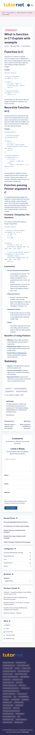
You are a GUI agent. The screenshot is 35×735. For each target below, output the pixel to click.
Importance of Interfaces (9, 693)
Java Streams (25, 699)
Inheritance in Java (22, 693)
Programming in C (9, 391)
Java (5, 559)
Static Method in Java (8, 719)
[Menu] (32, 5)
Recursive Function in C (21, 391)
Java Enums (6, 699)
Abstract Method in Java (9, 665)
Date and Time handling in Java (10, 676)
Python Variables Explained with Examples (17, 542)
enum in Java (19, 682)
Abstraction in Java (20, 662)
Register (8, 625)
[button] (10, 415)
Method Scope (19, 705)
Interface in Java (7, 696)
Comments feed (10, 635)
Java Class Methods (23, 696)
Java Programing (15, 699)
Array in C (17, 668)
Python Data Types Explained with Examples (15, 537)
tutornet (10, 401)
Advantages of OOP (7, 668)
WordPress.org (10, 638)
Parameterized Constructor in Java (11, 711)
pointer (22, 197)
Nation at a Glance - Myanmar (13, 613)
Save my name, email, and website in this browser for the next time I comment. (15, 502)
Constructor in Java (7, 674)
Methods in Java (7, 708)
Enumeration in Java (17, 679)
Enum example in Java (8, 682)
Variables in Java (18, 722)
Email (6, 484)
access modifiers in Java (23, 665)
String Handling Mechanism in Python (16, 522)
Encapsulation (6, 679)
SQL (19, 716)
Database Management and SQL (13, 552)
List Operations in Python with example (16, 526)
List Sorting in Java (18, 702)
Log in (7, 628)
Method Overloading (8, 705)
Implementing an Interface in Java (11, 691)
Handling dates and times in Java (10, 688)
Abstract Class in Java (8, 662)
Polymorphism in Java (8, 713)
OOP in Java (16, 708)
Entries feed (9, 632)
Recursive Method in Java (9, 716)
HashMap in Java (25, 688)
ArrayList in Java (26, 668)
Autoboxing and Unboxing (9, 671)
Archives (6, 578)
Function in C (8, 388)
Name (6, 475)
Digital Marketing (9, 556)
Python (6, 566)
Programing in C (11, 30)
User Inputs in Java (7, 722)
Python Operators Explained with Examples (14, 531)
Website (7, 492)
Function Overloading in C (20, 388)
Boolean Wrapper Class (23, 671)
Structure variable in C (21, 719)
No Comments (26, 46)
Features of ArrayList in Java (9, 685)
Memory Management (19, 353)
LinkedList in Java (7, 702)
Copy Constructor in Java (21, 674)
